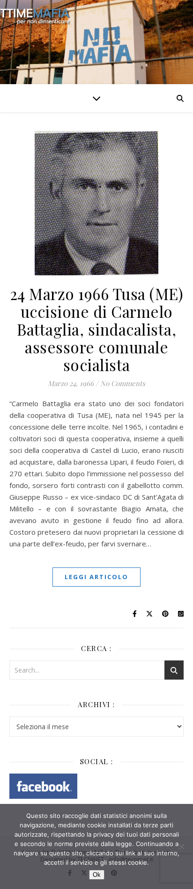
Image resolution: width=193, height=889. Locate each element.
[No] (181, 846)
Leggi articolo (96, 577)
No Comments (122, 383)
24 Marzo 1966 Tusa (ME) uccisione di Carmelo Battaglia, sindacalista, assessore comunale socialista (97, 329)
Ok (97, 874)
